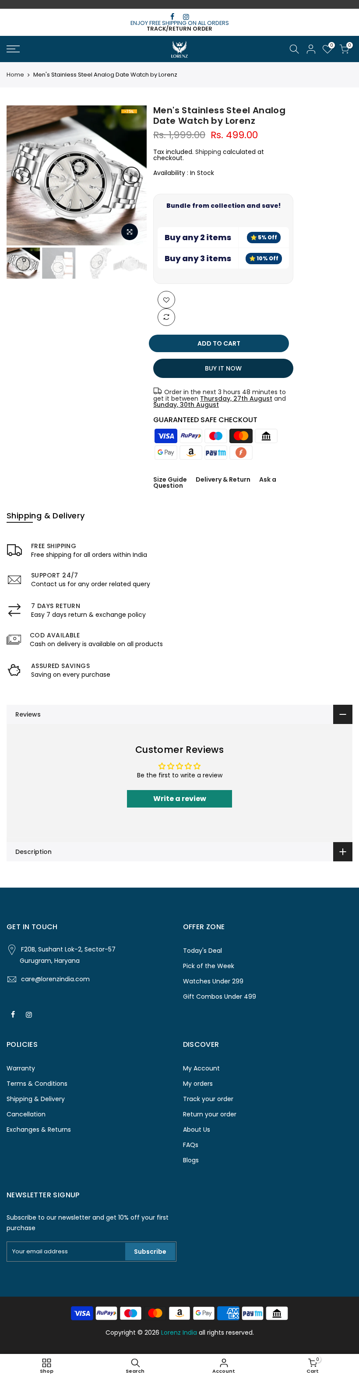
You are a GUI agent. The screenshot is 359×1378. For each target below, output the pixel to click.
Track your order (208, 1099)
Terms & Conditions (37, 1083)
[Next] (131, 175)
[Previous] (22, 175)
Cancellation (26, 1114)
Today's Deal (202, 950)
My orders (198, 1083)
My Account (201, 1068)
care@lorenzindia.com (55, 979)
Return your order (209, 1114)
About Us (196, 1129)
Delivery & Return (223, 479)
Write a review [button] (179, 799)
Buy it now (223, 368)
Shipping (208, 151)
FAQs (190, 1144)
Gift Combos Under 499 (219, 996)
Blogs (191, 1160)
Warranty (21, 1068)
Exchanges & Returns (39, 1129)
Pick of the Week (208, 966)
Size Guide (170, 479)
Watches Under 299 (213, 981)
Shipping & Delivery (36, 1099)
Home (15, 75)
